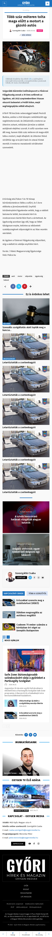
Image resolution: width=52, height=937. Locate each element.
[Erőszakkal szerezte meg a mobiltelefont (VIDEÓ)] (9, 602)
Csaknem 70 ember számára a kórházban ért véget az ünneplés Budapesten (31, 627)
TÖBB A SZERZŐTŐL (37, 593)
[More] (30, 286)
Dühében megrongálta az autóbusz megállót (29, 614)
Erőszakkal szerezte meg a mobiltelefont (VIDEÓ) (30, 602)
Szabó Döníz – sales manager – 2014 (19, 773)
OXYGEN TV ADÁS (21, 810)
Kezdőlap (26, 10)
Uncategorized (9, 359)
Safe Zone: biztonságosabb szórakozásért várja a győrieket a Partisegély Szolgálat (25, 678)
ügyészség (39, 276)
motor (20, 276)
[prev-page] (4, 637)
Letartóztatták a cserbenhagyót (19, 362)
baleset (6, 280)
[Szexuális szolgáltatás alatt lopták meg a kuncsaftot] (26, 311)
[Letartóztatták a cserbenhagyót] (26, 346)
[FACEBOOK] (34, 843)
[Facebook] (13, 286)
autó (13, 276)
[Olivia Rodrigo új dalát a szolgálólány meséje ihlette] (11, 703)
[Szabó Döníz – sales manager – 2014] (26, 761)
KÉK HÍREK (26, 35)
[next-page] (8, 637)
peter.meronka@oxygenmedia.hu (23, 838)
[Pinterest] (24, 286)
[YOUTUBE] (29, 843)
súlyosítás (28, 276)
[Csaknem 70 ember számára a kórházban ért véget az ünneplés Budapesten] (9, 626)
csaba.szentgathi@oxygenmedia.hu (24, 830)
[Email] (30, 577)
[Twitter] (18, 286)
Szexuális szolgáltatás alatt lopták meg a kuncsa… (24, 329)
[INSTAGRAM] (38, 843)
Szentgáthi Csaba (25, 573)
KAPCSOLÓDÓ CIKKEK (13, 593)
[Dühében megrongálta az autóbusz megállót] (9, 614)
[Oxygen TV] (26, 796)
